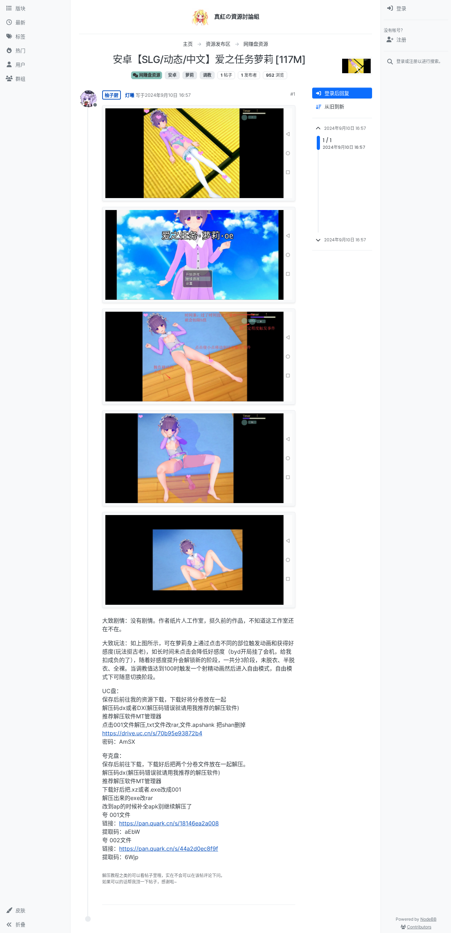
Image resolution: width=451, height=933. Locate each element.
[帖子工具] (289, 896)
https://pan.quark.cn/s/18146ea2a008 (169, 823)
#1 (292, 94)
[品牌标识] (200, 16)
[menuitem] (416, 8)
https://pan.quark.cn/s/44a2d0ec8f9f (168, 848)
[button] (35, 910)
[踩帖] (275, 896)
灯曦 (129, 95)
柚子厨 (111, 95)
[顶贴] (250, 896)
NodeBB (428, 919)
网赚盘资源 (149, 75)
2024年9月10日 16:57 (168, 95)
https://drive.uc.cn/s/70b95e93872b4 (152, 733)
